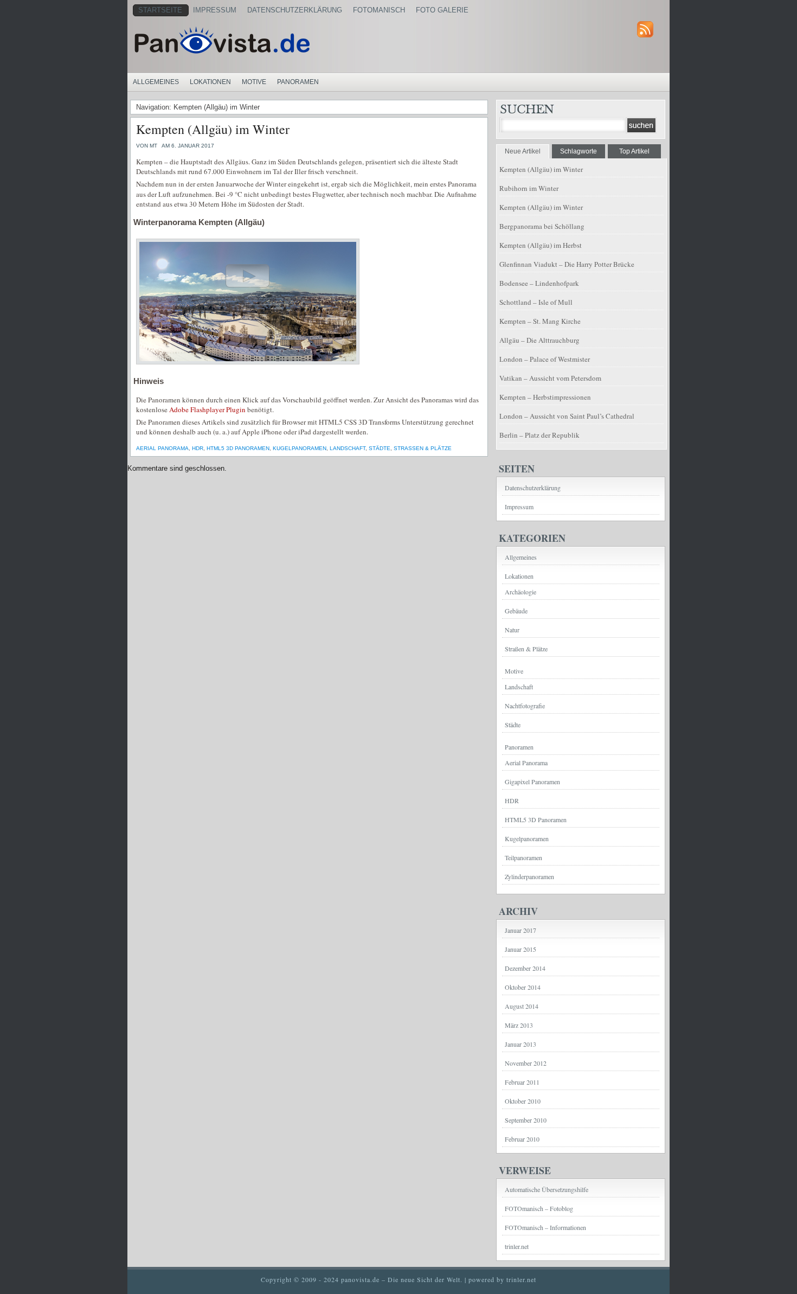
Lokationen (210, 82)
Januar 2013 (520, 1044)
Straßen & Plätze (423, 448)
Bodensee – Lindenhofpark (539, 283)
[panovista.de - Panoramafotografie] (265, 40)
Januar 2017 (520, 930)
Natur (512, 629)
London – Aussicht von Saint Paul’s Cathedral (566, 416)
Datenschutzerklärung (294, 10)
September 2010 (526, 1120)
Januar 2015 (520, 949)
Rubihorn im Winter (528, 188)
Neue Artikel (523, 151)
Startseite (160, 10)
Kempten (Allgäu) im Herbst (540, 245)
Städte (379, 448)
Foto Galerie (442, 10)
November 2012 (526, 1063)
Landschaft (347, 448)
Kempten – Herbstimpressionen (545, 397)
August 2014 (521, 1006)
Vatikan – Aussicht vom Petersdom (550, 378)
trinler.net (517, 1246)
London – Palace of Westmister (544, 359)
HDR (197, 448)
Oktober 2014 (523, 987)
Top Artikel (634, 151)
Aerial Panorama (162, 448)
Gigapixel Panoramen (532, 781)
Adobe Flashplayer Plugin (207, 409)
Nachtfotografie (525, 705)
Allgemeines (156, 82)
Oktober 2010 (523, 1101)
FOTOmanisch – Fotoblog (539, 1208)
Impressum (214, 10)
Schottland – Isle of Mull (536, 302)
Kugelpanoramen (299, 448)
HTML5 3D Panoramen (238, 448)
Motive (254, 82)
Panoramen (298, 82)
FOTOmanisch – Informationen (545, 1227)
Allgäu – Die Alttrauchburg (539, 340)
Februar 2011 (522, 1082)
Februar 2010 (522, 1139)
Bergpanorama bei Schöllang (541, 226)
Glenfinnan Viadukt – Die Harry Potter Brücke (566, 264)
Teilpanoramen (523, 857)
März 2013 (519, 1025)
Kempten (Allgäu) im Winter (213, 129)
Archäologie (520, 591)
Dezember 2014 (525, 968)
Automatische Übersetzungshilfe (546, 1189)
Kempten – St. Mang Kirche (540, 321)
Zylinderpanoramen (529, 876)
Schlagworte (578, 151)
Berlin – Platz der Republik (539, 435)
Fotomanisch (379, 10)
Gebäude (516, 610)
